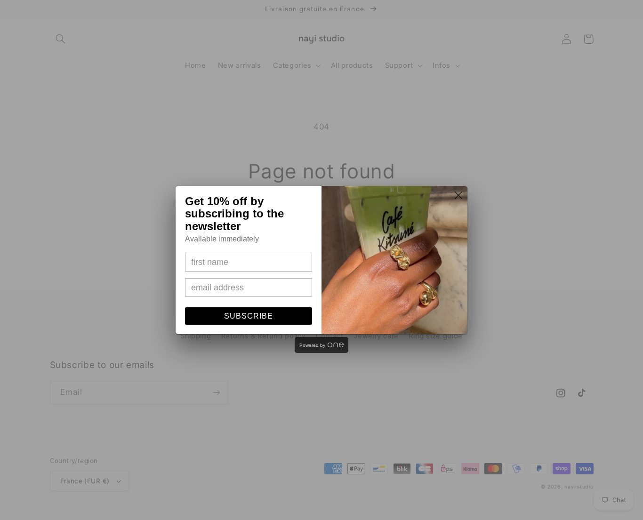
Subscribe (248, 316)
